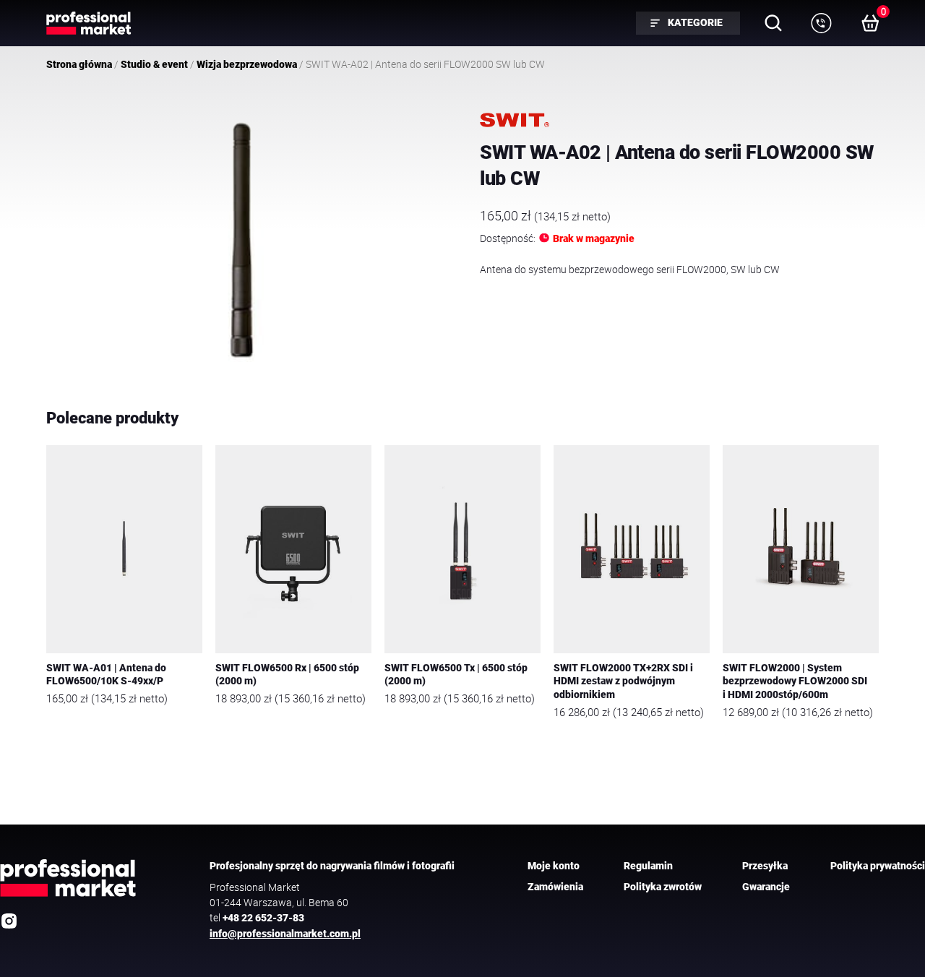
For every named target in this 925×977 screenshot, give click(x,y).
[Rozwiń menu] (820, 23)
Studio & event (154, 64)
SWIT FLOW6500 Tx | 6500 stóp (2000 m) (456, 675)
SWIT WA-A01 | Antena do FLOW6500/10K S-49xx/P (106, 675)
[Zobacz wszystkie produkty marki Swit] (514, 120)
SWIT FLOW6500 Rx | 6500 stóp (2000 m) (287, 675)
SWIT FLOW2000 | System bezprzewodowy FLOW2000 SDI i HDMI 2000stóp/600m (795, 681)
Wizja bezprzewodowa (247, 64)
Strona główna (79, 64)
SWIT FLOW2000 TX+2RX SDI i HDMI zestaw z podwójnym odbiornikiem (623, 681)
